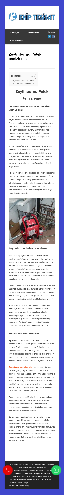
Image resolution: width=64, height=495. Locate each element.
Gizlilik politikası (16, 40)
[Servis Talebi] (56, 470)
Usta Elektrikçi (23, 485)
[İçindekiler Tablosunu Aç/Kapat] (31, 76)
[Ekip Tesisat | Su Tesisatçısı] (32, 17)
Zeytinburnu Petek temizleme (23, 80)
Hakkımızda (33, 32)
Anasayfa (14, 32)
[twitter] (49, 36)
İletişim (51, 32)
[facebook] (53, 36)
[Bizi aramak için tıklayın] (7, 470)
